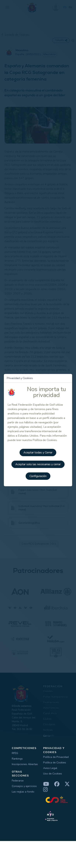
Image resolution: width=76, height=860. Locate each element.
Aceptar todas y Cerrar (37, 452)
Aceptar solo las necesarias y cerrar (38, 464)
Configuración (38, 476)
